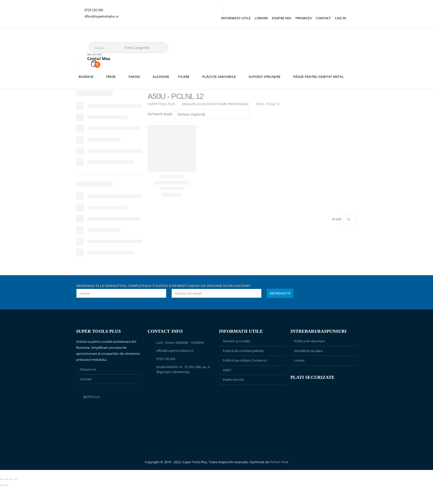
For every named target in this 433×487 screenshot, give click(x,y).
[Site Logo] (92, 38)
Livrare (261, 18)
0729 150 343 (165, 359)
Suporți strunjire (265, 76)
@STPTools (91, 397)
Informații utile (236, 18)
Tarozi (134, 76)
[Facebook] (83, 23)
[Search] (161, 48)
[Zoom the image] (252, 396)
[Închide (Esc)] (15, 479)
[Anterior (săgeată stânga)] (2, 485)
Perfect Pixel (279, 462)
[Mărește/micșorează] (2, 479)
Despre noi (281, 18)
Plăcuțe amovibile (219, 76)
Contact (323, 18)
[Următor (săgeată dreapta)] (6, 485)
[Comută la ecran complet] (6, 479)
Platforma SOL (234, 379)
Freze (111, 76)
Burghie (86, 76)
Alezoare (161, 76)
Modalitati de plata (308, 351)
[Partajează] (11, 479)
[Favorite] (86, 64)
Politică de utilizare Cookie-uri (245, 360)
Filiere (183, 76)
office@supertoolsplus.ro (175, 350)
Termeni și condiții (236, 341)
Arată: (337, 219)
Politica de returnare (309, 341)
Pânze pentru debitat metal (318, 76)
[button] (150, 121)
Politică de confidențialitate (243, 351)
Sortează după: (160, 113)
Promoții (303, 18)
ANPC (227, 370)
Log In (340, 18)
